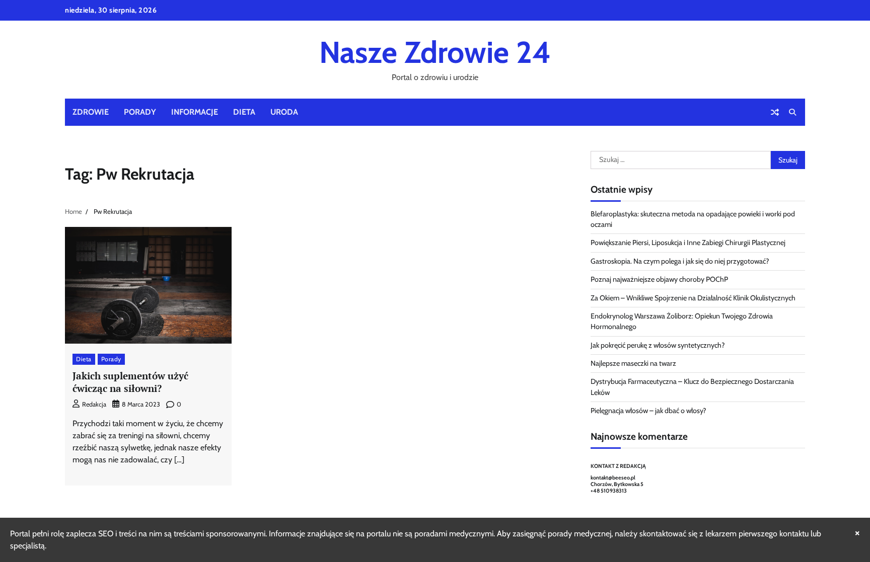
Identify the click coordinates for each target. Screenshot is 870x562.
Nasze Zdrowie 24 (435, 52)
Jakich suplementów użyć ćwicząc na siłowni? (130, 381)
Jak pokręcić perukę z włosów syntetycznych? (658, 345)
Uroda (284, 112)
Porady (140, 112)
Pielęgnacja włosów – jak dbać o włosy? (648, 410)
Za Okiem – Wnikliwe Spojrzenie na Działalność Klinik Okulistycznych (693, 297)
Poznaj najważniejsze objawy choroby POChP (659, 279)
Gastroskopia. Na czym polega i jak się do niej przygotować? (680, 261)
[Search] (792, 112)
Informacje (194, 112)
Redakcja (94, 404)
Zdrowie (90, 112)
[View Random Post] (774, 112)
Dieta (244, 112)
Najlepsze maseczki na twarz (633, 363)
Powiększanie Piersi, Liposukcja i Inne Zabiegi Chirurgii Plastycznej (688, 242)
